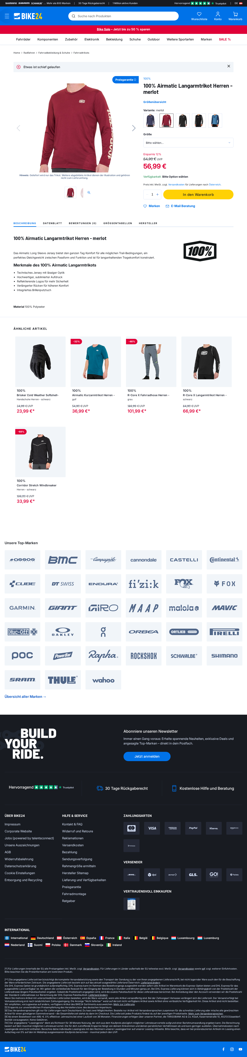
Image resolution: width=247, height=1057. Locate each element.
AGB (8, 852)
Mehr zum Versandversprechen (205, 1013)
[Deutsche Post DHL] (132, 874)
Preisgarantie (71, 887)
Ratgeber (68, 901)
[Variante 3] (183, 121)
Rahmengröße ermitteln (79, 866)
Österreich (215, 184)
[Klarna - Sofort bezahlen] (214, 828)
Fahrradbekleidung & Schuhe (54, 52)
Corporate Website (18, 831)
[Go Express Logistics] (214, 874)
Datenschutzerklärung (20, 866)
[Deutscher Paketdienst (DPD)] (152, 874)
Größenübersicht (154, 102)
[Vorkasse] (132, 845)
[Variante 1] (150, 121)
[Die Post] (173, 874)
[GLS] (193, 874)
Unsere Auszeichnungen (22, 845)
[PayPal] (193, 828)
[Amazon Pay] (234, 828)
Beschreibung (25, 223)
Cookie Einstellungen (20, 873)
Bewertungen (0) (83, 223)
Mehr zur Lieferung (123, 1004)
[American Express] (173, 828)
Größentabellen (117, 223)
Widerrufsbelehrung (19, 859)
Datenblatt (52, 223)
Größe (147, 134)
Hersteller (148, 223)
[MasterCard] (132, 828)
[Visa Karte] (152, 828)
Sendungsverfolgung (77, 859)
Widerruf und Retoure (77, 831)
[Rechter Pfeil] (117, 362)
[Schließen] (228, 66)
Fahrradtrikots (81, 52)
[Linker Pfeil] (74, 362)
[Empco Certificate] (132, 904)
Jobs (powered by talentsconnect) (29, 838)
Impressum (12, 824)
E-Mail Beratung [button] (183, 206)
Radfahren (29, 52)
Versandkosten (73, 845)
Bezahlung (69, 852)
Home (17, 52)
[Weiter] (134, 128)
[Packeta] (234, 874)
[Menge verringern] (147, 194)
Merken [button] (154, 206)
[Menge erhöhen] (157, 194)
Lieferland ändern (150, 982)
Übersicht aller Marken (23, 697)
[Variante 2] (166, 121)
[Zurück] (18, 128)
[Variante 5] (215, 121)
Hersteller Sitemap (75, 873)
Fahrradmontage (74, 894)
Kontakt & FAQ (72, 824)
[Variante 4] (199, 121)
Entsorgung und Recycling (23, 880)
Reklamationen (72, 838)
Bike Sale (103, 29)
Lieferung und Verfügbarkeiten (84, 880)
